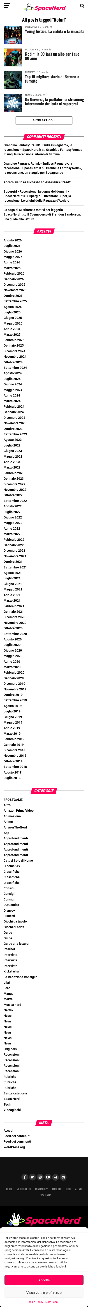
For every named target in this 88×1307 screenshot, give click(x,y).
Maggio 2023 (13, 457)
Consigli (9, 888)
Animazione (12, 816)
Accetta (44, 1280)
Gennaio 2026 (14, 279)
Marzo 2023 (12, 467)
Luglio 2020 (12, 645)
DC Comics (11, 905)
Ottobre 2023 (13, 429)
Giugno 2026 (13, 251)
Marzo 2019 (12, 734)
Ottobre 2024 (13, 362)
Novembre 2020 (15, 623)
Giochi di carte (14, 927)
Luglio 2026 (12, 246)
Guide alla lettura (16, 944)
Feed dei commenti (17, 1141)
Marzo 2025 (12, 335)
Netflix (8, 1010)
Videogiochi (12, 1110)
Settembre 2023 (15, 434)
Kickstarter (11, 971)
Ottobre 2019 (13, 695)
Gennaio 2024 (14, 412)
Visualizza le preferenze (44, 1293)
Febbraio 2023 (14, 473)
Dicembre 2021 (14, 551)
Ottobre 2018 (13, 761)
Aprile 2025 (12, 329)
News (8, 1016)
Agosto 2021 (13, 573)
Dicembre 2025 (14, 285)
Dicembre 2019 (14, 684)
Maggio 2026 (13, 257)
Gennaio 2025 (14, 345)
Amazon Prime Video (19, 811)
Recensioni (12, 1055)
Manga (9, 994)
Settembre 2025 (15, 301)
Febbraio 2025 (14, 340)
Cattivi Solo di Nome (18, 861)
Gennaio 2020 (14, 678)
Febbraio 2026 (14, 273)
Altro (7, 805)
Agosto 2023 (13, 440)
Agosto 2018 (13, 772)
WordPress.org (14, 1147)
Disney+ (9, 911)
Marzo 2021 (12, 601)
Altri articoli (44, 120)
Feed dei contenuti (17, 1136)
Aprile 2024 (12, 395)
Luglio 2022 (12, 512)
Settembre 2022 (15, 501)
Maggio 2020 (13, 656)
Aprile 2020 (12, 662)
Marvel (9, 999)
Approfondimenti (16, 838)
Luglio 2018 (12, 778)
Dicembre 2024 (14, 351)
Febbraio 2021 (14, 606)
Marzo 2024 (12, 401)
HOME (9, 1189)
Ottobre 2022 (13, 495)
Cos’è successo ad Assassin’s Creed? (45, 182)
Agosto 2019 (13, 706)
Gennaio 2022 (14, 545)
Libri (7, 983)
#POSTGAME (13, 800)
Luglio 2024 (12, 379)
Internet (9, 949)
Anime (8, 822)
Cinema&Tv (12, 866)
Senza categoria (15, 1093)
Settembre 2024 (15, 368)
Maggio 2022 (13, 523)
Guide (8, 933)
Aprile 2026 (12, 262)
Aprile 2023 (12, 462)
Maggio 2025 (13, 323)
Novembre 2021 (15, 556)
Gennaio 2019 (14, 745)
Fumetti (9, 916)
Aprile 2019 (12, 728)
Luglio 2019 (12, 711)
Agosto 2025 (13, 307)
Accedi (8, 1131)
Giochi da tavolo (15, 921)
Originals (10, 1049)
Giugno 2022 (13, 517)
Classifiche (12, 872)
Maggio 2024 (13, 390)
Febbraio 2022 (14, 540)
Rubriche (10, 1077)
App (6, 833)
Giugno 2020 (13, 650)
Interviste (10, 955)
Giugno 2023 (13, 451)
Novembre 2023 (15, 423)
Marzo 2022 (12, 534)
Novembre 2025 (15, 290)
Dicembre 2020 (14, 617)
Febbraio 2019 (14, 739)
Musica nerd (12, 1005)
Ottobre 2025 (13, 296)
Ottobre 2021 (13, 562)
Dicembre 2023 (14, 418)
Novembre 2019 (15, 689)
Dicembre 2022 (14, 484)
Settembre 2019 (15, 700)
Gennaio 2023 (14, 479)
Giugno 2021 (13, 584)
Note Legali (52, 1302)
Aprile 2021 (12, 595)
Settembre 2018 (15, 767)
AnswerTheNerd (15, 827)
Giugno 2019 (13, 717)
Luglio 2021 (12, 578)
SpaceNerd (12, 1099)
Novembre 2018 (15, 756)
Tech (7, 1104)
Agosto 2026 (13, 240)
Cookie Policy (35, 1302)
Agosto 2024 (13, 373)
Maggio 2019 (13, 722)
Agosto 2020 (13, 639)
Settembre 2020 (15, 634)
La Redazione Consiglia (20, 977)
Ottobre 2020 (13, 628)
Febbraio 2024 (14, 407)
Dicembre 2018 (14, 750)
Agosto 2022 (13, 506)
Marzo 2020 (12, 667)
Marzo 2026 (12, 268)
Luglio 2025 (12, 312)
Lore (7, 988)
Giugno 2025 (13, 318)
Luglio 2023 (12, 445)
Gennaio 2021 (14, 612)
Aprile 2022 (12, 529)
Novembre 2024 (15, 357)
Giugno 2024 (13, 384)
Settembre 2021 (15, 567)
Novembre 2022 (15, 490)
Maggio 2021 (13, 589)
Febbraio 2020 (14, 673)
